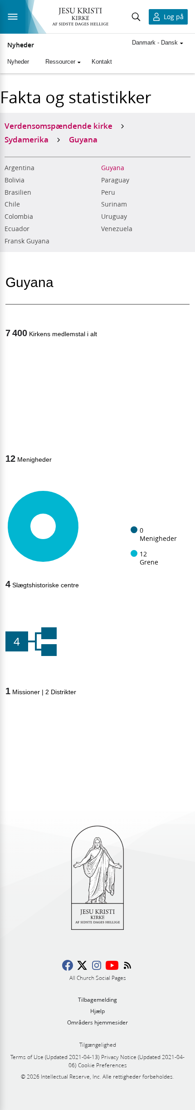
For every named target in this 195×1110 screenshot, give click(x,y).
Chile (12, 204)
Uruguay (114, 216)
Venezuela (116, 228)
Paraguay (115, 180)
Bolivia (14, 180)
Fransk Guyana (27, 241)
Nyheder (20, 45)
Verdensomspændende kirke (58, 125)
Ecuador (17, 228)
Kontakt (102, 61)
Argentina (19, 167)
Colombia (19, 216)
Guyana (112, 167)
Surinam (114, 204)
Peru (108, 192)
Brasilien (18, 192)
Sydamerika (27, 139)
